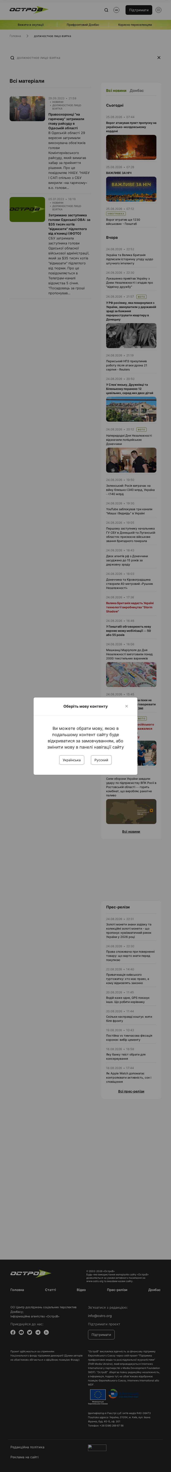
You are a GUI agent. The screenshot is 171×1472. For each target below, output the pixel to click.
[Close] (126, 706)
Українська (72, 760)
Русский (101, 760)
